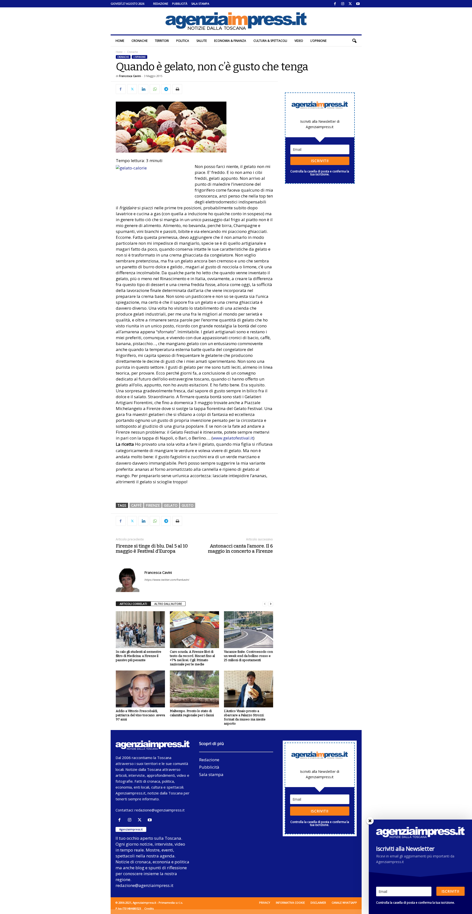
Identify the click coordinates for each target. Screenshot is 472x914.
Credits (149, 908)
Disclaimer (318, 902)
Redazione (160, 3)
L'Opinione (139, 57)
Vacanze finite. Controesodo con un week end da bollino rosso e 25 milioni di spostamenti (248, 656)
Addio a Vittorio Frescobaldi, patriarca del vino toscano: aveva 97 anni (140, 715)
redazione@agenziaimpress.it (159, 809)
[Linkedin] (143, 89)
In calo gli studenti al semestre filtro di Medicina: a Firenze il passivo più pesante (138, 656)
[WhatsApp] (155, 89)
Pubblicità (179, 3)
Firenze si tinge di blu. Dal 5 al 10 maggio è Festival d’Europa (152, 548)
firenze (153, 505)
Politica (182, 41)
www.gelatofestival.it (233, 438)
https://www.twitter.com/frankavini (166, 579)
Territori (162, 41)
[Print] (177, 89)
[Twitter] (350, 3)
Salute (201, 41)
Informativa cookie (290, 902)
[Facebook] (335, 3)
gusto (187, 505)
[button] (354, 40)
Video (299, 41)
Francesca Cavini (130, 76)
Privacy (264, 902)
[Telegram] (166, 89)
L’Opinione (318, 41)
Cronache (140, 41)
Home (120, 41)
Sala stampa (200, 3)
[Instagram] (343, 3)
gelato (170, 505)
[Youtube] (358, 3)
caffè (136, 505)
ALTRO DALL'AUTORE (168, 604)
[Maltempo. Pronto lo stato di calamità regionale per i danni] (194, 688)
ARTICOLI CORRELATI (133, 604)
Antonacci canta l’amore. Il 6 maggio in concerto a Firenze (240, 548)
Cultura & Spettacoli (270, 41)
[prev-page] (264, 604)
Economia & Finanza (230, 41)
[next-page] (270, 604)
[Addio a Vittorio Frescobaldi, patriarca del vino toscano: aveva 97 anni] (140, 688)
